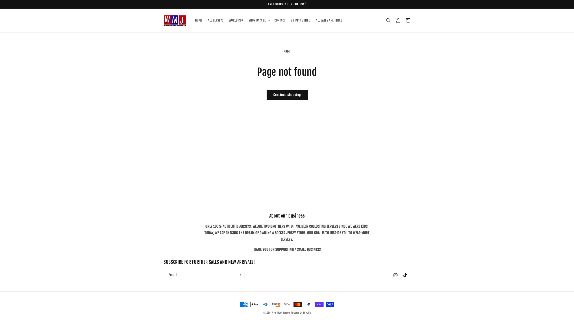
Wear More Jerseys (281, 312)
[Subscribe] (239, 275)
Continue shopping (287, 95)
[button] (259, 20)
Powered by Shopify (301, 312)
